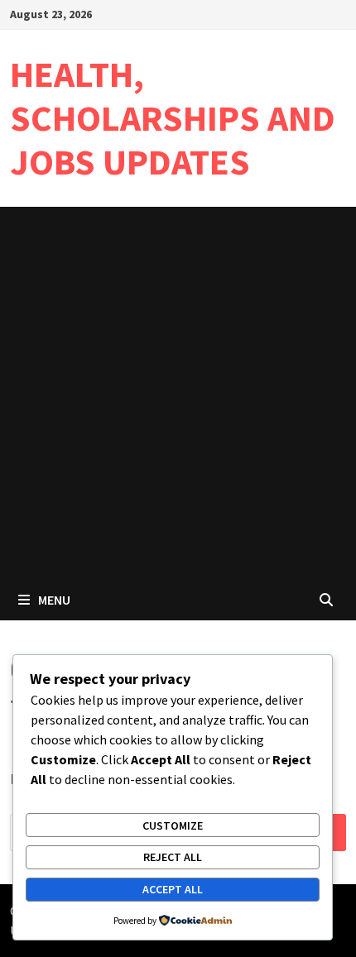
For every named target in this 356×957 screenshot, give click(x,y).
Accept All (172, 889)
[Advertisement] (178, 393)
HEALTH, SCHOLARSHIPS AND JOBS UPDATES (172, 117)
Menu (54, 599)
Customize (172, 825)
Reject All (172, 856)
